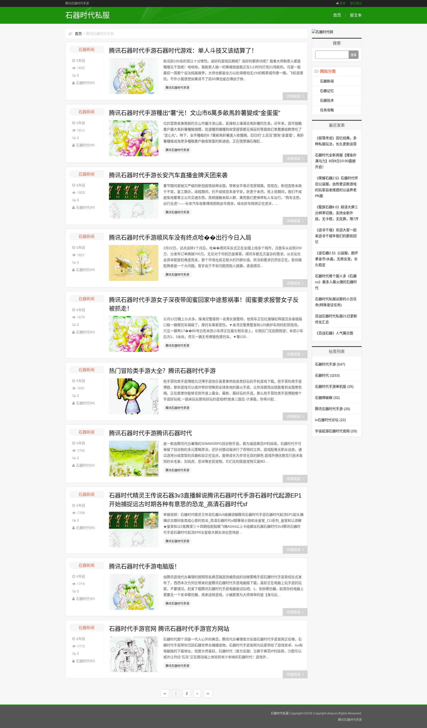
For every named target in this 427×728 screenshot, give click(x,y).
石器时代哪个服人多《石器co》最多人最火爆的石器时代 (336, 282)
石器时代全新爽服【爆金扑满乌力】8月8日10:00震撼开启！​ (336, 161)
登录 (342, 3)
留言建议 (356, 3)
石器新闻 (86, 49)
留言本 (356, 15)
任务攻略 (327, 110)
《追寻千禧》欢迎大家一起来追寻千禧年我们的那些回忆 (336, 236)
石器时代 (327, 375)
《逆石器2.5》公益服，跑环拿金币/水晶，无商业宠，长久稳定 (336, 259)
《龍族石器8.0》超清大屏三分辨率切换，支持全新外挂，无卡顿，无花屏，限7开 (337, 213)
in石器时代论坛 (330, 420)
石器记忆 (327, 91)
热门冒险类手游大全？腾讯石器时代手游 (162, 370)
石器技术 (327, 100)
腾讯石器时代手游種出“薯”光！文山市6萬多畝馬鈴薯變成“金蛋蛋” (194, 113)
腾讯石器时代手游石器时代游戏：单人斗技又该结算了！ (183, 50)
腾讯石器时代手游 (177, 88)
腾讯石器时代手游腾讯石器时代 (150, 433)
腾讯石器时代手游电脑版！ (144, 566)
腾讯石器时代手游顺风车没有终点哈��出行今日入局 (180, 237)
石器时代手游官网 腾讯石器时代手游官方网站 (169, 628)
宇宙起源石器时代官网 (336, 431)
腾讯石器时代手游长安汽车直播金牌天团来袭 (168, 175)
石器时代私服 (87, 15)
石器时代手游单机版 (334, 386)
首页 (337, 15)
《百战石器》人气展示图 (334, 333)
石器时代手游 (330, 364)
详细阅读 (293, 96)
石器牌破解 (327, 398)
